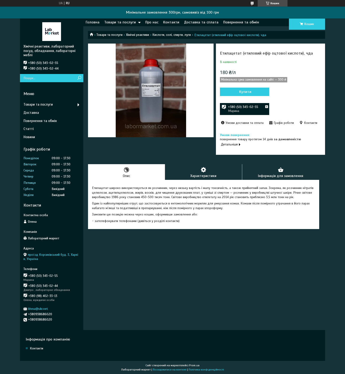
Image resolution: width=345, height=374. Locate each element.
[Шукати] (79, 78)
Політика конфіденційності (206, 369)
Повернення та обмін (241, 22)
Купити (245, 91)
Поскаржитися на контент (170, 369)
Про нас (151, 22)
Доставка (31, 113)
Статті (28, 129)
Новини (29, 137)
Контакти (171, 22)
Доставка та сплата (201, 22)
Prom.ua (194, 365)
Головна (93, 22)
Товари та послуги (120, 22)
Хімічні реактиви (137, 35)
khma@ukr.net (38, 309)
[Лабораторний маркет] (51, 31)
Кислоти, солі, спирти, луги (171, 35)
